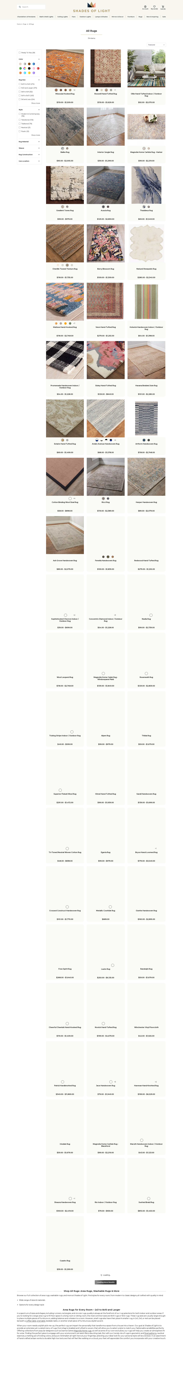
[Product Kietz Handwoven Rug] (65, 1293)
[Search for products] (20, 7)
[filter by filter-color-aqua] (24, 72)
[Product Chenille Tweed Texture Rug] (65, 243)
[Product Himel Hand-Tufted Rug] (106, 768)
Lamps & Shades (101, 17)
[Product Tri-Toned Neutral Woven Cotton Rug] (65, 827)
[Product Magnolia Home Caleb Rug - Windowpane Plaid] (106, 652)
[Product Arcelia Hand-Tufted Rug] (106, 1352)
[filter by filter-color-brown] (29, 64)
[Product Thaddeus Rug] (146, 185)
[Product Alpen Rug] (106, 710)
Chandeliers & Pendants (26, 17)
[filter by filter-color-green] (20, 68)
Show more (35, 103)
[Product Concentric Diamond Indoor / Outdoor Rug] (106, 593)
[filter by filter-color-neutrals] (20, 64)
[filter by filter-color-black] (29, 68)
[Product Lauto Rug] (106, 943)
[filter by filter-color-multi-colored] (24, 68)
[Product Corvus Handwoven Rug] (146, 1352)
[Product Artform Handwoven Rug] (146, 418)
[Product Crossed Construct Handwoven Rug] (65, 885)
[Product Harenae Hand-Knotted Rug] (146, 1060)
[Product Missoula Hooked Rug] (65, 68)
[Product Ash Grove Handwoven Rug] (65, 535)
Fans (74, 17)
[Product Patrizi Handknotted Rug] (65, 1060)
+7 (74, 323)
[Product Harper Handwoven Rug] (146, 477)
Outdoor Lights (85, 17)
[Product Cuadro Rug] (65, 1235)
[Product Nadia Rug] (146, 593)
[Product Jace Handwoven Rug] (106, 1060)
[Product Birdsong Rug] (146, 1235)
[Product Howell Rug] (65, 1352)
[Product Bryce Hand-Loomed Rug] (146, 827)
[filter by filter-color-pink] (33, 68)
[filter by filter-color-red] (38, 68)
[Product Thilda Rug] (146, 710)
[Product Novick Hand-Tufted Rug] (106, 1002)
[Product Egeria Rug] (106, 827)
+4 (115, 440)
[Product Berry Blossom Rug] (106, 243)
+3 (115, 615)
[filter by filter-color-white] (38, 64)
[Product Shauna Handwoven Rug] (65, 1177)
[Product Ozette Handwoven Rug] (146, 885)
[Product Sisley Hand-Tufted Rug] (106, 360)
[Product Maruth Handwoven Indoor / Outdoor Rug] (146, 1118)
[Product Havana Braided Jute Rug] (146, 360)
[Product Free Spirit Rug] (65, 943)
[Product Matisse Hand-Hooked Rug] (65, 302)
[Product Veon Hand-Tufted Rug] (106, 302)
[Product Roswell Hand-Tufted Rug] (106, 68)
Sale (164, 17)
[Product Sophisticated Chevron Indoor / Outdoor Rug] (65, 593)
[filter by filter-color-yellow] (29, 72)
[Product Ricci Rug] (106, 477)
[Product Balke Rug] (65, 127)
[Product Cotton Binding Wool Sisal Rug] (65, 477)
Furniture (131, 17)
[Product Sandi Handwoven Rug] (146, 768)
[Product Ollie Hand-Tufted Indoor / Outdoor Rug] (146, 68)
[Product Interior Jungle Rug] (106, 127)
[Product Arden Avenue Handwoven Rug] (106, 418)
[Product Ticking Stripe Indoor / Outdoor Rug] (65, 710)
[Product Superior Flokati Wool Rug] (65, 768)
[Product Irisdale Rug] (65, 1118)
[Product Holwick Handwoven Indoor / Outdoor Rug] (146, 302)
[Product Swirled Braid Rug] (146, 1177)
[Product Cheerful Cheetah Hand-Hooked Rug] (65, 1002)
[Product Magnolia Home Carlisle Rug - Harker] (146, 127)
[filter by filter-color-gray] (24, 64)
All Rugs (31, 24)
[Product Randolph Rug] (146, 943)
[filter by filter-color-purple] (33, 72)
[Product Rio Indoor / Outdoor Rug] (106, 1177)
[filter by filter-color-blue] (33, 64)
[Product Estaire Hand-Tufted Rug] (65, 418)
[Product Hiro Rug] (146, 1293)
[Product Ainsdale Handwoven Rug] (106, 1293)
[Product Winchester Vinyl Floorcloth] (146, 1002)
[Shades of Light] (91, 7)
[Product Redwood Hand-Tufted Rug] (146, 535)
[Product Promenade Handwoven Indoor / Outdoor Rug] (65, 360)
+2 (74, 90)
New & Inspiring (152, 17)
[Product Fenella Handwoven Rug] (106, 535)
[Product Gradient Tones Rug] (65, 185)
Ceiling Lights (62, 17)
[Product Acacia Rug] (106, 185)
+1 (115, 90)
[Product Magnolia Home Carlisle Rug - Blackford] (106, 1118)
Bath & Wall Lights (46, 17)
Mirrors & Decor (117, 17)
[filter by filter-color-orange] (20, 72)
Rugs (140, 17)
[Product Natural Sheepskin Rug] (146, 243)
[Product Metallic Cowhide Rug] (106, 885)
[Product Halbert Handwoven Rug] (106, 1235)
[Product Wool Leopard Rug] (65, 652)
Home (19, 24)
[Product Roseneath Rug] (146, 652)
